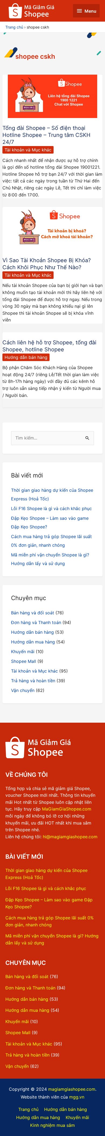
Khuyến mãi (22, 651)
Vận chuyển (22, 690)
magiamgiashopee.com (71, 1089)
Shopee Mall (23, 661)
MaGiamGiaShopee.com (66, 809)
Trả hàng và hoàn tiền (33, 680)
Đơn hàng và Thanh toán (36, 622)
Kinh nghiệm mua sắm (52, 1125)
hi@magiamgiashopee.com (70, 836)
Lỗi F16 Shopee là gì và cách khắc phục (51, 508)
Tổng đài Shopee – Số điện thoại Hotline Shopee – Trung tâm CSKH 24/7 (46, 135)
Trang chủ (28, 1109)
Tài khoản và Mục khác (28, 150)
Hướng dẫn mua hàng (33, 642)
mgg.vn (76, 1097)
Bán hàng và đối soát (32, 612)
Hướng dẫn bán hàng (26, 357)
